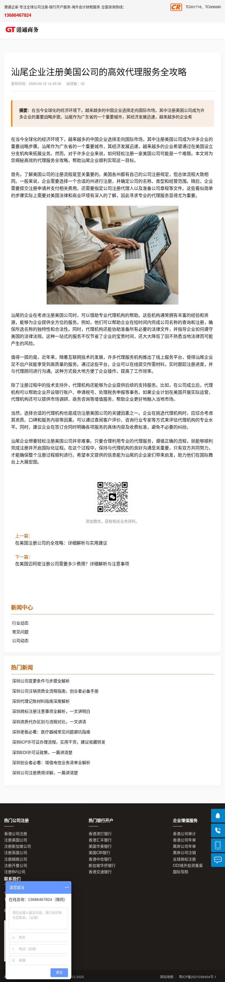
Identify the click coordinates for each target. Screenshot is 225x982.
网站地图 (166, 976)
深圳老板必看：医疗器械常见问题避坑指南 (51, 732)
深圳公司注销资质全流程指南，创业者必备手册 (55, 691)
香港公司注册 (15, 833)
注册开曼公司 (15, 865)
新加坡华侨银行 (102, 865)
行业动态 (20, 623)
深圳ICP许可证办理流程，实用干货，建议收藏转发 (58, 742)
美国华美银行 (100, 846)
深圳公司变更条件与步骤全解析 (41, 681)
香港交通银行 (100, 871)
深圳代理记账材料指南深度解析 (41, 701)
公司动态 (20, 640)
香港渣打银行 (100, 833)
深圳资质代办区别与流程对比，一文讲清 (49, 721)
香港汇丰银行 (100, 839)
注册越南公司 (15, 859)
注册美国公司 (15, 839)
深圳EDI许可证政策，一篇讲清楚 (42, 752)
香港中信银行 (100, 859)
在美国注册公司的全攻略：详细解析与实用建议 (61, 543)
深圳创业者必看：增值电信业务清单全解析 (51, 762)
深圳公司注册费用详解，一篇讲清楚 (45, 772)
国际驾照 (180, 871)
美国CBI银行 (99, 852)
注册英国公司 (15, 852)
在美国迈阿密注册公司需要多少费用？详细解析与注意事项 (72, 563)
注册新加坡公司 (17, 846)
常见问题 (20, 631)
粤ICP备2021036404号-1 (197, 976)
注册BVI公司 (14, 871)
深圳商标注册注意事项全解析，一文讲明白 (51, 711)
